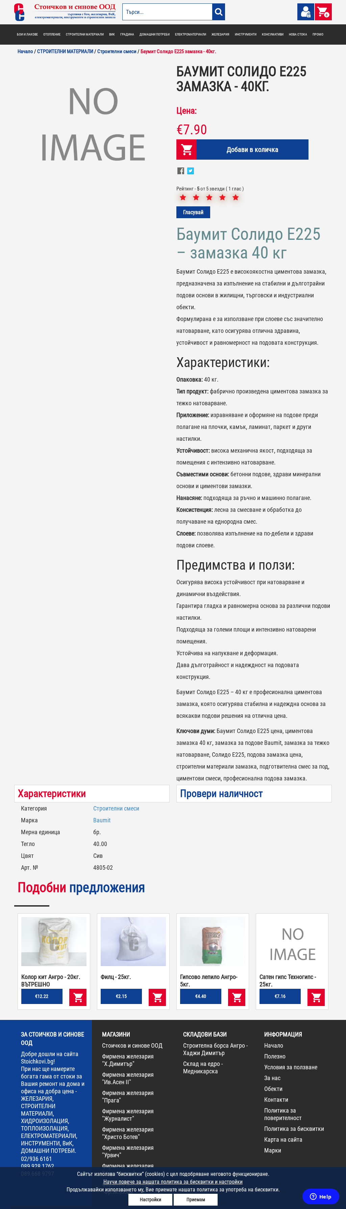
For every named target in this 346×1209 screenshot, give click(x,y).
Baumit (101, 820)
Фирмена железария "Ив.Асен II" (128, 1078)
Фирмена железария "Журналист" (128, 1115)
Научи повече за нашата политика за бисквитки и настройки (173, 1182)
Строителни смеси (116, 808)
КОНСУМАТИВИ (272, 34)
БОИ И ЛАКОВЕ (27, 34)
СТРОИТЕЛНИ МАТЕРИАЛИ (85, 34)
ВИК (112, 34)
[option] (92, 126)
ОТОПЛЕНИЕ (51, 34)
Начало (273, 1045)
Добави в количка (252, 149)
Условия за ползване (290, 1067)
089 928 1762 (37, 1166)
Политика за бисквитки (294, 1128)
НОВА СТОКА (298, 34)
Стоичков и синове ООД (132, 1045)
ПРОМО (318, 34)
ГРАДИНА (127, 34)
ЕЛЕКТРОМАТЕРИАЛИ (190, 34)
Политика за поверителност (283, 1114)
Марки (272, 1150)
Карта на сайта (283, 1139)
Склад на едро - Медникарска (203, 1067)
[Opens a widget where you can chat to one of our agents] (320, 1197)
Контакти (276, 1099)
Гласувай (193, 212)
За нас (272, 1077)
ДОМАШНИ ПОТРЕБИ (155, 34)
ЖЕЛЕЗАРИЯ (220, 34)
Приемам (196, 1199)
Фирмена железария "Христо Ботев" (128, 1133)
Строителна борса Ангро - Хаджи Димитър (215, 1049)
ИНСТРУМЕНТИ (245, 34)
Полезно (275, 1056)
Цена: (186, 111)
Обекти (273, 1088)
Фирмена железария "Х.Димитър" (128, 1060)
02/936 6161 (36, 1158)
